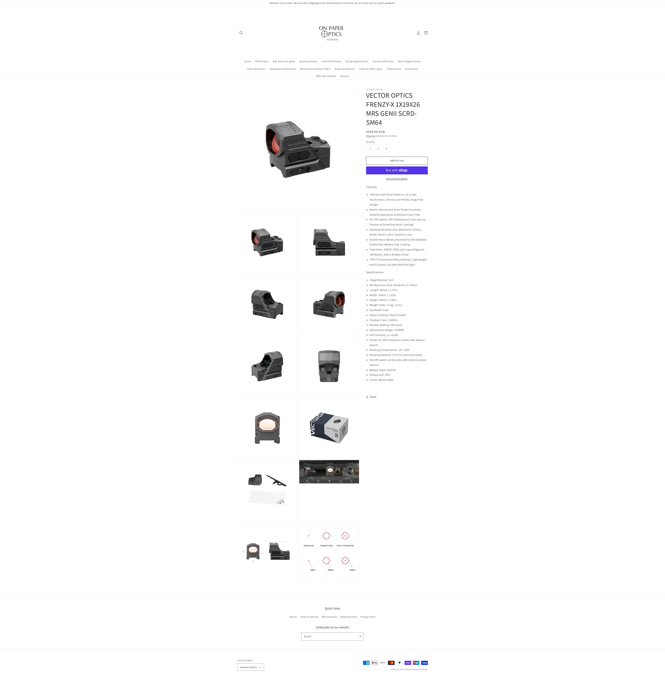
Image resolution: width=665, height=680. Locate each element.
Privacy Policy (368, 616)
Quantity (370, 141)
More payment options (397, 178)
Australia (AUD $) (248, 667)
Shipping (370, 136)
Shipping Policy (348, 616)
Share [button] (373, 396)
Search (293, 616)
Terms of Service (309, 616)
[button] (241, 33)
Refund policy (329, 616)
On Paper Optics (404, 669)
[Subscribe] (360, 636)
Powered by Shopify (419, 669)
